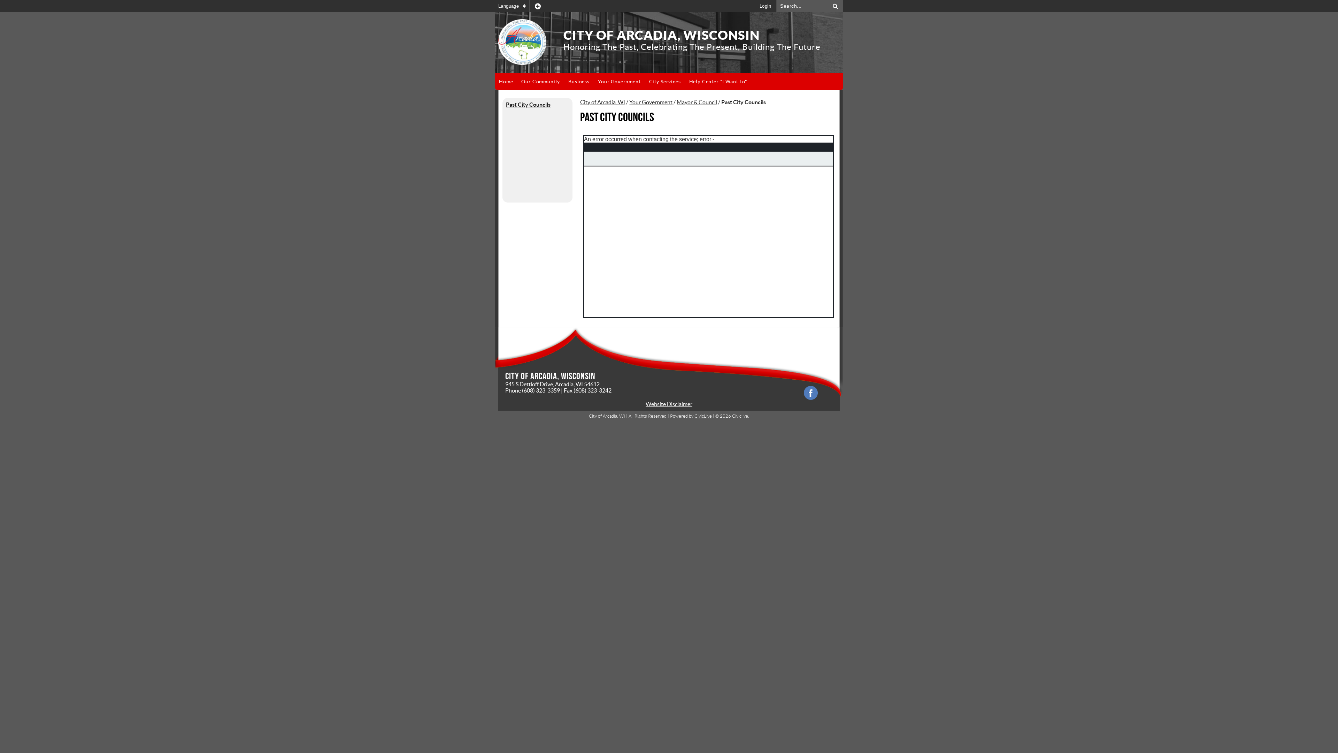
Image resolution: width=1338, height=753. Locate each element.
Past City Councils (528, 104)
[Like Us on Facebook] (811, 393)
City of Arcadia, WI (602, 102)
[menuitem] (506, 81)
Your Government (650, 102)
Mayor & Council (697, 102)
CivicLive (703, 416)
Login (765, 6)
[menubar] (623, 81)
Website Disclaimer (669, 404)
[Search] (835, 6)
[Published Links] (538, 6)
